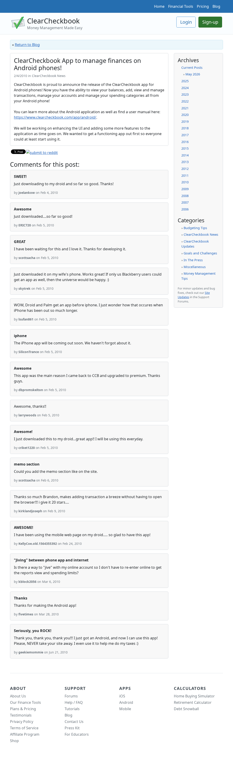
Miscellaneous (195, 267)
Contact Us (74, 721)
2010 (185, 182)
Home (159, 6)
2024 (185, 88)
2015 (185, 148)
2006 (185, 209)
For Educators (77, 734)
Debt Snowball (186, 708)
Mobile (125, 708)
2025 (185, 81)
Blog (216, 6)
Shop (14, 740)
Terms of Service (24, 727)
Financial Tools (180, 6)
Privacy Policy (21, 721)
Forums (71, 696)
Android (126, 702)
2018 (185, 128)
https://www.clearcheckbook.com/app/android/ (55, 117)
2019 (185, 121)
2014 (185, 155)
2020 (185, 115)
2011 (185, 175)
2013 (185, 162)
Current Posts (192, 67)
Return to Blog (27, 44)
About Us (18, 696)
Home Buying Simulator (194, 696)
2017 (185, 135)
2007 (185, 202)
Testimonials (21, 715)
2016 (185, 142)
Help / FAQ (74, 702)
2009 (185, 189)
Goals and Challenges (200, 253)
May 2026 (192, 74)
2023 (185, 94)
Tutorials (72, 708)
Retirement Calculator (193, 702)
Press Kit (72, 727)
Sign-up (210, 22)
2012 (185, 168)
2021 (185, 108)
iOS (122, 696)
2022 (185, 101)
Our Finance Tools (25, 702)
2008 (185, 196)
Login (186, 22)
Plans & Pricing (23, 708)
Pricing (203, 6)
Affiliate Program (24, 734)
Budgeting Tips (195, 228)
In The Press (193, 260)
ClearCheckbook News (201, 234)
